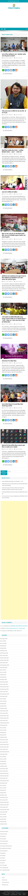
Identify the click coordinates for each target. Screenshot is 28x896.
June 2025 (4, 672)
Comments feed (5, 882)
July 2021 (4, 785)
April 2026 (4, 648)
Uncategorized (5, 867)
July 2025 (4, 669)
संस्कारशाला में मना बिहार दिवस (9, 361)
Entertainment (5, 841)
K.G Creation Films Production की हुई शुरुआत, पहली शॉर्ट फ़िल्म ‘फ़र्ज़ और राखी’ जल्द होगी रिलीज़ (14, 497)
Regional (4, 860)
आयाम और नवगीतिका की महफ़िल (9, 192)
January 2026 (5, 655)
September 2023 (5, 722)
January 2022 (5, 771)
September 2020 (5, 809)
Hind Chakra (14, 8)
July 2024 (4, 698)
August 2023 (4, 725)
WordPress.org (5, 884)
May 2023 (4, 732)
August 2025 (4, 667)
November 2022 (5, 746)
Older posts (4, 471)
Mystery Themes (21, 891)
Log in (3, 877)
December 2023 (5, 715)
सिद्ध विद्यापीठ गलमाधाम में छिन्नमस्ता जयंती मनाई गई (19, 625)
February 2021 (5, 797)
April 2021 (4, 792)
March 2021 (4, 795)
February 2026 (5, 653)
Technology (4, 865)
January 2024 (5, 713)
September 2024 (5, 694)
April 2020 (4, 821)
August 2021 (4, 783)
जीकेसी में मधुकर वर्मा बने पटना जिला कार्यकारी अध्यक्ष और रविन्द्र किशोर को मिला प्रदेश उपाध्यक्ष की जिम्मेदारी (14, 484)
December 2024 (5, 686)
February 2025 (5, 681)
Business (4, 836)
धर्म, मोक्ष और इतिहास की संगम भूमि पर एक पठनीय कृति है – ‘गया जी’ (12, 481)
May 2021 (4, 790)
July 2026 (4, 641)
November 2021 (5, 775)
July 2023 (4, 727)
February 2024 (5, 710)
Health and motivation (6, 848)
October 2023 (5, 720)
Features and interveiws (7, 845)
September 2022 (5, 751)
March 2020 (4, 824)
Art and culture (5, 831)
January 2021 (5, 799)
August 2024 (4, 696)
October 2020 (5, 807)
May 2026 (4, 645)
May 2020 (4, 819)
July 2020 (4, 814)
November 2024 (5, 689)
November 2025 (5, 660)
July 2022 (4, 756)
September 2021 (5, 780)
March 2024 (4, 708)
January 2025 (5, 684)
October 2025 (5, 662)
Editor (12, 57)
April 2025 (4, 677)
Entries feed (4, 879)
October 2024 (5, 691)
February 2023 (5, 739)
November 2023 (5, 718)
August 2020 (4, 811)
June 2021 (4, 787)
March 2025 (4, 679)
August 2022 (4, 754)
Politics (3, 858)
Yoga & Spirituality (6, 870)
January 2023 (5, 742)
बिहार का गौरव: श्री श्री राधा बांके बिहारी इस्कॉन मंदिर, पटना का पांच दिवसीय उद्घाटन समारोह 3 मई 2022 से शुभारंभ (13, 235)
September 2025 (5, 665)
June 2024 (4, 701)
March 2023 (4, 737)
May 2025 (4, 674)
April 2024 (4, 706)
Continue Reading (8, 73)
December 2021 (5, 773)
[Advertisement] (14, 20)
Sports (3, 862)
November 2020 (5, 804)
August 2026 (4, 638)
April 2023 (4, 734)
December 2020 (5, 802)
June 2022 (4, 759)
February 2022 (5, 768)
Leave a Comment (18, 57)
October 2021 (5, 778)
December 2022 (5, 744)
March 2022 (4, 766)
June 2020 (4, 816)
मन (7, 630)
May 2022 (4, 761)
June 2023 (4, 730)
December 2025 (5, 657)
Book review (4, 833)
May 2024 (4, 703)
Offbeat (3, 855)
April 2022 (4, 763)
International (4, 850)
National (3, 853)
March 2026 (4, 650)
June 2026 (4, 643)
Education (4, 838)
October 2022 (5, 749)
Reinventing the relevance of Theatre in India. (15, 628)
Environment (4, 843)
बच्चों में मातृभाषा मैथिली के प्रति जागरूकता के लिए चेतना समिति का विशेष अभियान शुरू (14, 493)
